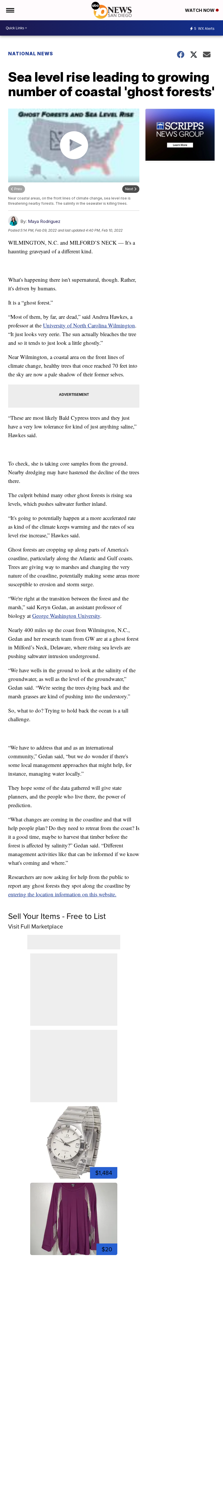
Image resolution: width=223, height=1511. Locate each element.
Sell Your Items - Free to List (57, 916)
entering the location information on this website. (62, 894)
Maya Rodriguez (44, 221)
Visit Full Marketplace (35, 926)
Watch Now (200, 10)
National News (30, 53)
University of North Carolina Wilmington (89, 325)
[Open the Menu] (9, 10)
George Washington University (66, 615)
